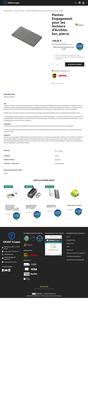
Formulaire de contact (10, 262)
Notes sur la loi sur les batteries (76, 253)
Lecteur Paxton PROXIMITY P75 (51, 206)
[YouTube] (6, 270)
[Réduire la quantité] (53, 64)
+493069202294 (8, 254)
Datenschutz (70, 243)
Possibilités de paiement (74, 256)
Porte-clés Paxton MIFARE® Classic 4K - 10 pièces (31, 206)
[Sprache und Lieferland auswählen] (79, 3)
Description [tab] (9, 94)
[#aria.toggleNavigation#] (83, 3)
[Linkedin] (9, 270)
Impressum (70, 250)
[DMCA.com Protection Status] (37, 293)
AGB (68, 246)
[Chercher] (75, 3)
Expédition (63, 43)
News (68, 237)
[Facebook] (3, 270)
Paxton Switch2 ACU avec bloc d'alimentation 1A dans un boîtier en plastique (12, 207)
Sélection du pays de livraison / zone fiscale (63, 48)
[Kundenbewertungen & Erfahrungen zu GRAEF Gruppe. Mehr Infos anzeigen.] (53, 245)
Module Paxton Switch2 (74, 205)
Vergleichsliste (71, 240)
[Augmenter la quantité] (61, 64)
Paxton (57, 156)
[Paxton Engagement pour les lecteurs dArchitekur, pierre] (27, 36)
